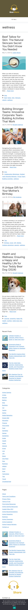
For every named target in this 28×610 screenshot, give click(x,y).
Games (4, 433)
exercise (6, 318)
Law (3, 451)
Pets (5, 316)
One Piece (5, 458)
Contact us (5, 527)
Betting (4, 400)
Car (3, 408)
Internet (4, 446)
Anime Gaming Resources (10, 506)
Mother (19, 243)
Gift (15, 243)
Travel (4, 479)
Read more (10, 91)
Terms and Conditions (8, 496)
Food (3, 428)
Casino (4, 410)
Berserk (4, 397)
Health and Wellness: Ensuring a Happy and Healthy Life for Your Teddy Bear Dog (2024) (13, 261)
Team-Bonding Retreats (9, 176)
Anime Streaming (7, 514)
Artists (4, 395)
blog (5, 95)
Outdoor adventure (8, 245)
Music (4, 456)
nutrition (9, 321)
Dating (4, 413)
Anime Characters (7, 519)
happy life (19, 318)
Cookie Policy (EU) (7, 509)
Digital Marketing (7, 415)
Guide (4, 438)
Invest (4, 448)
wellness (10, 100)
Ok (14, 607)
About (4, 494)
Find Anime (5, 425)
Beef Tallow (7, 98)
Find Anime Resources (9, 504)
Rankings (5, 464)
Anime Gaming (6, 392)
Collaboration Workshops (11, 174)
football (22, 174)
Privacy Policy (6, 499)
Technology (5, 474)
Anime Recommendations (10, 511)
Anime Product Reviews (9, 524)
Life (3, 453)
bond (11, 243)
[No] (26, 604)
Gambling (5, 430)
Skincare (17, 98)
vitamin (4, 100)
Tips (5, 240)
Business (5, 405)
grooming (13, 318)
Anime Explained (7, 522)
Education (5, 420)
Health (4, 321)
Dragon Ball (5, 418)
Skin (13, 98)
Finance (4, 423)
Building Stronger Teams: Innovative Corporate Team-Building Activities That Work (13, 115)
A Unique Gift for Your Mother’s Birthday (12, 190)
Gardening (5, 436)
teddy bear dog (17, 321)
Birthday (6, 243)
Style (3, 471)
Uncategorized (6, 481)
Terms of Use (6, 501)
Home (4, 443)
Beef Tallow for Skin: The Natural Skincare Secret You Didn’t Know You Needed (12, 43)
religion (4, 466)
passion (16, 245)
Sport (4, 469)
